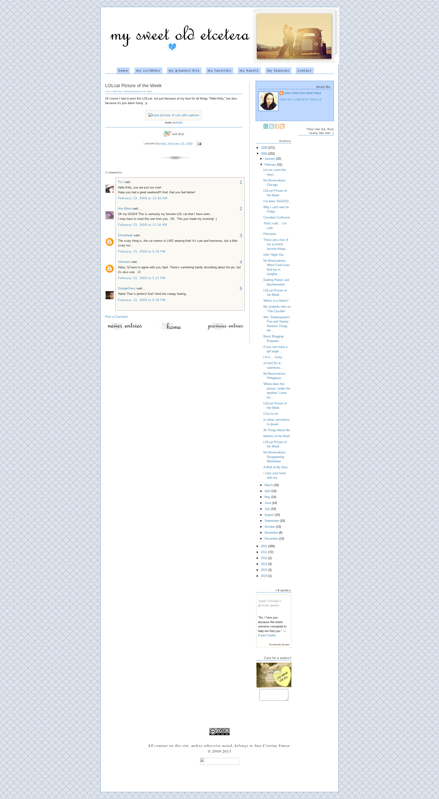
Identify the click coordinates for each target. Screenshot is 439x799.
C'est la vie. (271, 413)
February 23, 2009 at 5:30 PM (142, 300)
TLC (120, 182)
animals (177, 122)
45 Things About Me (276, 430)
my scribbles (148, 70)
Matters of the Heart (276, 436)
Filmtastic (269, 234)
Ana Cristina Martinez (302, 93)
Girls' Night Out (273, 254)
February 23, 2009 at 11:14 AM (142, 224)
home (123, 70)
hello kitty (117, 91)
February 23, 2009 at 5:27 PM (142, 278)
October (270, 526)
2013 (264, 564)
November (272, 532)
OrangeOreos (127, 288)
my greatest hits (184, 70)
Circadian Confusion (276, 217)
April (268, 491)
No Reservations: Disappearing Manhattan (274, 457)
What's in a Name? (275, 300)
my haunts (249, 70)
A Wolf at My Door (275, 467)
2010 (264, 546)
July (268, 509)
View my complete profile (301, 99)
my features (278, 70)
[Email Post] (199, 143)
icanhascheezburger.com (134, 91)
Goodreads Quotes (279, 644)
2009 (264, 153)
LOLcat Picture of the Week (133, 85)
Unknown (124, 262)
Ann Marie (124, 208)
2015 (264, 570)
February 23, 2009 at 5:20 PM (142, 251)
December (272, 538)
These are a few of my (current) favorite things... (275, 244)
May (268, 497)
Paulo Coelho (267, 635)
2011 (264, 552)
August (270, 515)
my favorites (219, 70)
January (270, 158)
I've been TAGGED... (277, 201)
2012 (264, 558)
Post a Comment (116, 316)
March (269, 485)
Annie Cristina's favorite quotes (269, 603)
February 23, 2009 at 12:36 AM (143, 198)
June (268, 503)
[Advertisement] (219, 777)
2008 (264, 147)
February (271, 164)
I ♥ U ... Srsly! (272, 357)
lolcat (149, 91)
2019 (264, 576)
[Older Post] (225, 330)
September (272, 520)
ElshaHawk (125, 235)
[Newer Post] (124, 330)
